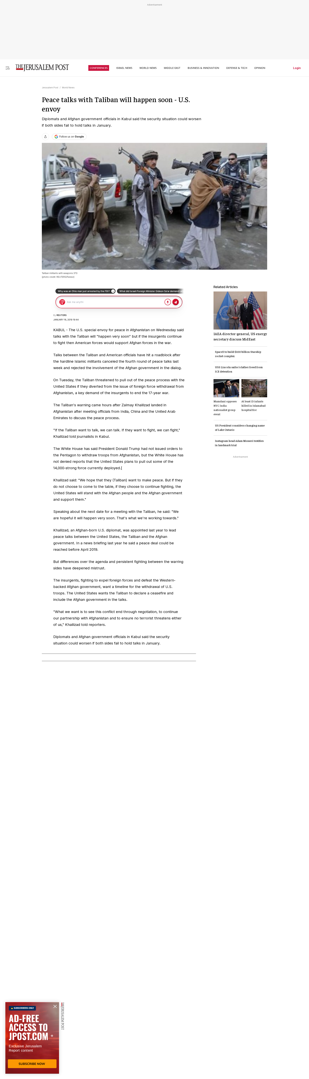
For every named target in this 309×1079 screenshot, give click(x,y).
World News (68, 87)
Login (297, 68)
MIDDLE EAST (172, 68)
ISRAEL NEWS (124, 68)
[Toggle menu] (7, 68)
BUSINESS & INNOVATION (203, 68)
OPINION (259, 68)
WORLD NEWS (148, 68)
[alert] (32, 1038)
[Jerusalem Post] (40, 68)
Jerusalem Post (50, 87)
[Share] (45, 136)
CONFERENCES (99, 68)
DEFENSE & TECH (236, 68)
